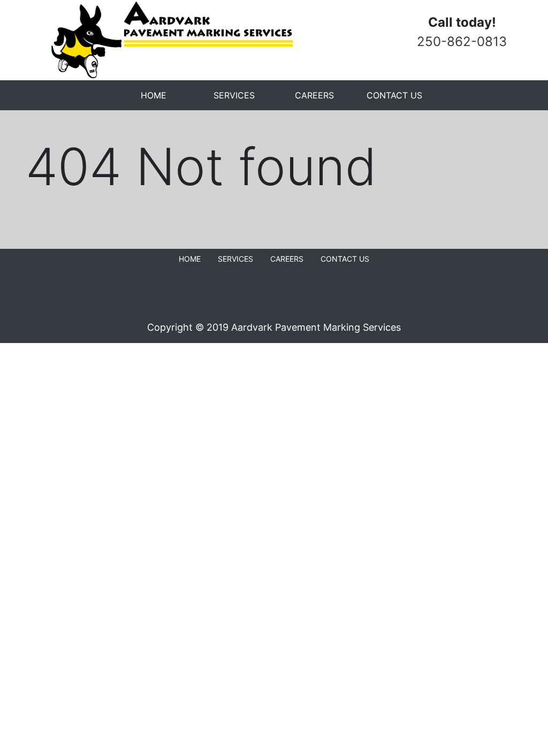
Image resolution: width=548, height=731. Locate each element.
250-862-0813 (462, 41)
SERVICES (234, 95)
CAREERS (314, 95)
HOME (153, 95)
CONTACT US (394, 95)
